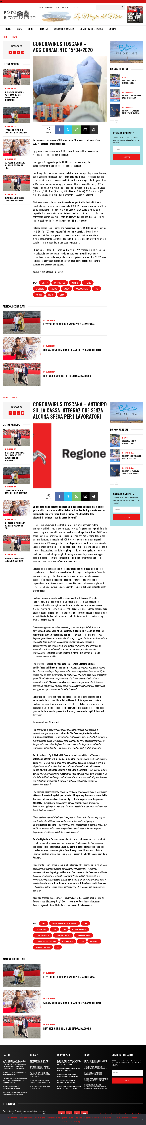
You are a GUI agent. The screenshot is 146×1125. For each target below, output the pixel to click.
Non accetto (67, 1121)
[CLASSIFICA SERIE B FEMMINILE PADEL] (115, 80)
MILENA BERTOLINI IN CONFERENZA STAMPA (11, 1087)
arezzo (45, 282)
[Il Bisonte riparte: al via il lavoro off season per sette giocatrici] (16, 77)
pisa (96, 288)
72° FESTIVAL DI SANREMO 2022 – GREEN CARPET (40, 1062)
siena (62, 294)
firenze (88, 282)
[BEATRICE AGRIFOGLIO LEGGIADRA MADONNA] (16, 183)
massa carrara (82, 288)
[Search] (122, 7)
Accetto (135, 1118)
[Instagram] (14, 52)
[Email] (85, 129)
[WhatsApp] (76, 129)
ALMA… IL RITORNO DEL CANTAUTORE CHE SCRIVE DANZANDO (40, 1075)
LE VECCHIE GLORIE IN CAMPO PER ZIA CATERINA (16, 131)
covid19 (75, 282)
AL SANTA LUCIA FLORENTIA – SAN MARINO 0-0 (14, 1073)
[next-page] (116, 122)
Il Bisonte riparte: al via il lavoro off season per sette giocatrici (134, 17)
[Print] (94, 129)
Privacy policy (80, 1121)
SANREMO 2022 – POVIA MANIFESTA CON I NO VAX (40, 1068)
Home (5, 36)
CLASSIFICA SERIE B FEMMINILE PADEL (129, 81)
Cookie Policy (137, 1114)
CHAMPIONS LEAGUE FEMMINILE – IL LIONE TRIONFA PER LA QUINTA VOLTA (15, 1080)
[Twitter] (18, 52)
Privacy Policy (124, 1114)
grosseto (40, 288)
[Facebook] (10, 52)
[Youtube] (22, 52)
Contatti (113, 1114)
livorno (54, 288)
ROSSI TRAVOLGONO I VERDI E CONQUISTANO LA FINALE (69, 1088)
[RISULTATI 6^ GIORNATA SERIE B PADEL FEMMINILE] (115, 110)
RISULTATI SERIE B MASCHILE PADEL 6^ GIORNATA (132, 96)
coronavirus (59, 282)
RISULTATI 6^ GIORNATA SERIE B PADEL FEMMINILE (130, 111)
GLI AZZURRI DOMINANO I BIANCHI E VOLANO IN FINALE (15, 165)
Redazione (104, 1114)
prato (50, 294)
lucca (66, 288)
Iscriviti (126, 157)
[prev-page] (112, 122)
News (14, 36)
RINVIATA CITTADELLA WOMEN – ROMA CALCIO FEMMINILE (15, 1093)
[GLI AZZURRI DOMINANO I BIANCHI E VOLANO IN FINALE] (16, 147)
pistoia (39, 294)
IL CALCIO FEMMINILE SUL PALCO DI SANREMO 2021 (40, 1082)
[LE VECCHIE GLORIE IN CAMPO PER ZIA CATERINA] (16, 115)
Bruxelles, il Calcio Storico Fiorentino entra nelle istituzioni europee (96, 1087)
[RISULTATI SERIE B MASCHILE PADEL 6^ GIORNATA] (115, 95)
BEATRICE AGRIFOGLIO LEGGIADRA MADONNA (14, 199)
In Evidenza (133, 11)
